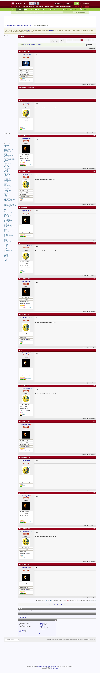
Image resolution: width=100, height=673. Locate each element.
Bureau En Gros (7, 154)
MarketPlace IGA (8, 200)
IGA (5, 184)
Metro (5, 203)
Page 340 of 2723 (55, 40)
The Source (6, 246)
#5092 (94, 278)
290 (71, 40)
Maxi (5, 201)
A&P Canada (7, 146)
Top (54, 9)
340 (82, 40)
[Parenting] (83, 6)
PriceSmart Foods (8, 220)
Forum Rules (42, 633)
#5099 (94, 528)
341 (84, 40)
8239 (91, 45)
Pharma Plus (7, 218)
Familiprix (6, 164)
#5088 (94, 135)
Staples (5, 239)
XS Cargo (6, 258)
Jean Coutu (6, 188)
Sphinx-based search (54, 668)
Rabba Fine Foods (8, 225)
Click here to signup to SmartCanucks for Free (27, 87)
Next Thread (62, 604)
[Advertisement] (47, 93)
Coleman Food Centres (9, 158)
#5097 (94, 457)
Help (81, 3)
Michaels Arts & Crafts (9, 204)
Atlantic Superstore (8, 149)
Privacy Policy (90, 639)
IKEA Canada (7, 185)
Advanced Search (82, 12)
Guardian (6, 175)
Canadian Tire (7, 156)
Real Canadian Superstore (10, 226)
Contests (47, 6)
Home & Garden (67, 6)
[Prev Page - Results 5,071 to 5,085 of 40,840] (65, 40)
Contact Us (49, 639)
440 (51, 41)
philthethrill (26, 54)
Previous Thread (53, 604)
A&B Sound (6, 145)
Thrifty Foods (7, 248)
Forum (20, 9)
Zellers (5, 260)
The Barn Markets (8, 243)
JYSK (5, 189)
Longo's (5, 195)
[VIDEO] (42, 626)
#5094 (94, 349)
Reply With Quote (92, 84)
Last (63, 42)
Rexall (5, 229)
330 (74, 40)
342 (87, 40)
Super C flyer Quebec (9, 241)
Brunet (5, 153)
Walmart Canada (7, 256)
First (62, 40)
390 (93, 40)
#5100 (94, 564)
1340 (57, 41)
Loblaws (6, 193)
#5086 (94, 51)
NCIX (5, 209)
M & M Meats (7, 198)
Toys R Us (6, 249)
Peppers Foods (7, 215)
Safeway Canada (8, 231)
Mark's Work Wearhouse (9, 199)
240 (68, 40)
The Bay (6, 244)
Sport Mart (6, 238)
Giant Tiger (6, 173)
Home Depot (7, 179)
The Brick (6, 245)
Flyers (36, 6)
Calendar (18, 12)
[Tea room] (76, 6)
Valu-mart (6, 255)
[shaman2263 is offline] (26, 113)
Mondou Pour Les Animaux (10, 205)
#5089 (94, 171)
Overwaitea (6, 211)
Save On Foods (7, 233)
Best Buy (6, 150)
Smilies (42, 623)
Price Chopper (7, 219)
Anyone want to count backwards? (32, 44)
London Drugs (7, 194)
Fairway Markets (7, 163)
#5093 (94, 314)
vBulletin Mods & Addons (52, 666)
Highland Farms (7, 178)
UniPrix (5, 251)
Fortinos (6, 170)
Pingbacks (21, 630)
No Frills (6, 210)
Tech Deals (25, 6)
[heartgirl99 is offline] (26, 149)
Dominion (6, 160)
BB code (42, 622)
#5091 (94, 242)
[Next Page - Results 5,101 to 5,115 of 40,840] (61, 42)
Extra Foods (7, 161)
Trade (85, 9)
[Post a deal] (87, 6)
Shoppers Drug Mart (8, 235)
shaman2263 (26, 103)
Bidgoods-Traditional (8, 151)
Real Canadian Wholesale (10, 228)
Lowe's (5, 196)
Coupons (31, 6)
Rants (61, 6)
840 (54, 41)
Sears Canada (7, 234)
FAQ (13, 12)
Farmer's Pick (7, 166)
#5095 (94, 385)
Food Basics (7, 168)
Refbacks (21, 631)
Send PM (84, 84)
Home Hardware (7, 180)
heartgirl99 (26, 139)
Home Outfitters (7, 181)
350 (90, 40)
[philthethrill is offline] (26, 63)
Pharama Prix (7, 216)
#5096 (94, 421)
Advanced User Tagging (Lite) (42, 666)
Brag (66, 9)
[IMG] (41, 625)
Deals (20, 6)
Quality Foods (7, 224)
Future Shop (7, 171)
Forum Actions (33, 12)
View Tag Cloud (22, 617)
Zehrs (5, 259)
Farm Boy (6, 165)
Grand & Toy (7, 174)
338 (76, 40)
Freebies (41, 6)
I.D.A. (5, 183)
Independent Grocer (8, 186)
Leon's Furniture (7, 191)
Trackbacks (42, 629)
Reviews (57, 6)
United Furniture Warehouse (7, 253)
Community (25, 12)
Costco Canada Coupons (9, 159)
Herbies (5, 176)
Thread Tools (91, 48)
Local (75, 9)
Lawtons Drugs (7, 190)
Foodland (6, 169)
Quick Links (41, 12)
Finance (52, 6)
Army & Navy (7, 148)
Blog (13, 9)
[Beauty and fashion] (78, 6)
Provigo (5, 223)
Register (86, 3)
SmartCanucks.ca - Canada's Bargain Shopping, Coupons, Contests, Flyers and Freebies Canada (70, 639)
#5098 (94, 492)
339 (79, 40)
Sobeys (5, 236)
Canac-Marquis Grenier (9, 155)
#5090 (94, 207)
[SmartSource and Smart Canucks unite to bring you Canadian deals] (10, 137)
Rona (5, 230)
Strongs (6, 240)
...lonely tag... (22, 616)
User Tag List (21, 36)
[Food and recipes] (81, 6)
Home (17, 6)
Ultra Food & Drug (8, 250)
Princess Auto (7, 221)
